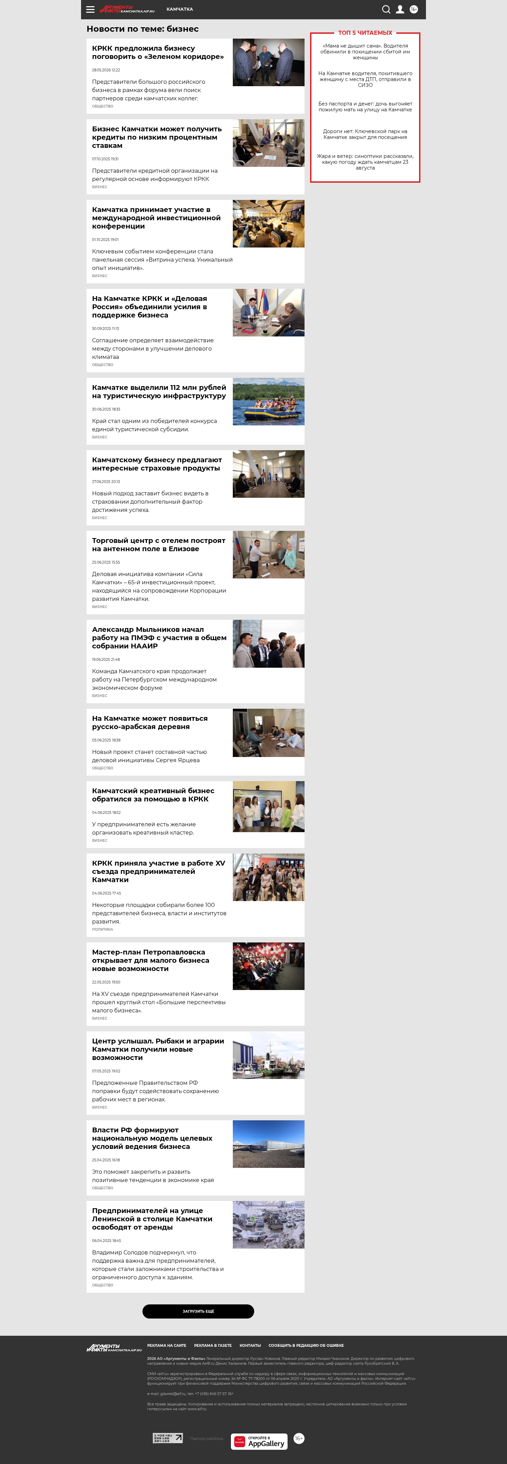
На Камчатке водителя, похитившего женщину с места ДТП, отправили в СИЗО (365, 79)
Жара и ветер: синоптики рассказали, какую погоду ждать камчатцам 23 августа (365, 162)
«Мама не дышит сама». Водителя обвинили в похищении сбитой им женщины (365, 52)
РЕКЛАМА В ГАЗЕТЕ (213, 1345)
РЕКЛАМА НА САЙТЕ (166, 1345)
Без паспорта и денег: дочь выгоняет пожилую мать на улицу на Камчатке (365, 107)
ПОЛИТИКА (102, 929)
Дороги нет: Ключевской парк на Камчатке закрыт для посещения (365, 134)
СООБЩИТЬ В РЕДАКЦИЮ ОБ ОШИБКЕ (306, 1345)
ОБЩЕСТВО (102, 106)
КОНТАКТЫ (250, 1345)
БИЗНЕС (99, 187)
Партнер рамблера (206, 1438)
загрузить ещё (198, 1311)
